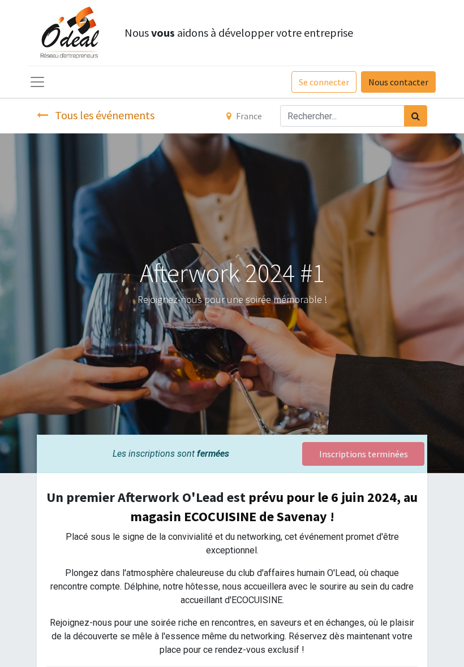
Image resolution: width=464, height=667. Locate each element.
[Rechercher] (415, 116)
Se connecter (324, 82)
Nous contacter (398, 82)
